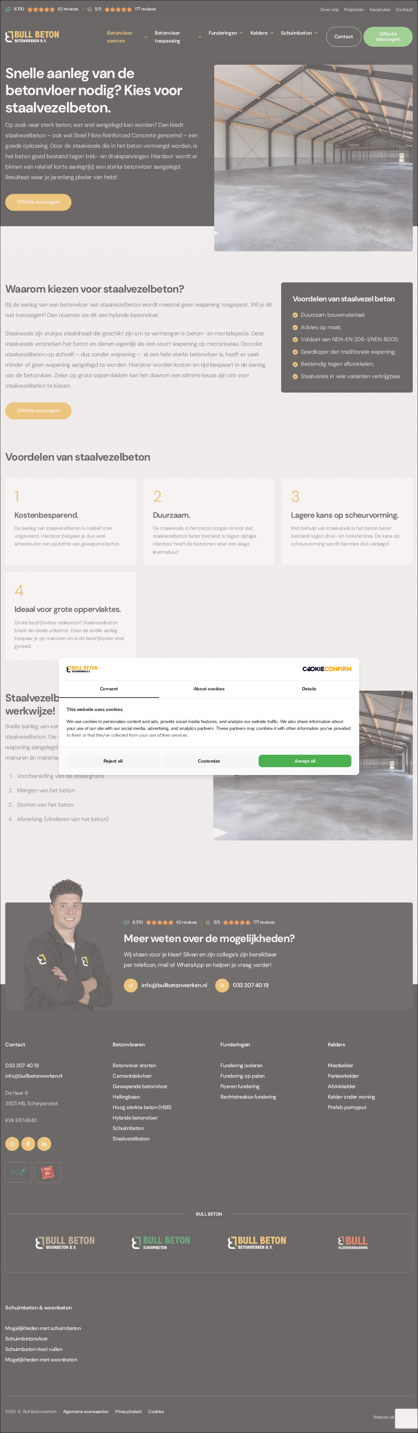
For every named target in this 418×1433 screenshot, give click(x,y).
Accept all (305, 761)
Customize (209, 761)
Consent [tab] (109, 688)
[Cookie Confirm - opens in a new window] (326, 668)
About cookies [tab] (209, 688)
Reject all (113, 761)
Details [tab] (309, 688)
